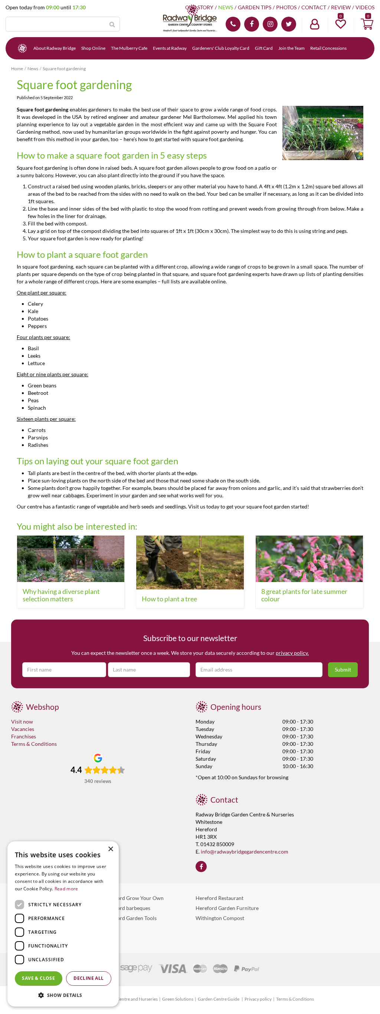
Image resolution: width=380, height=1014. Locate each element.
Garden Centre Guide (219, 999)
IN (270, 24)
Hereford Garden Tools (130, 918)
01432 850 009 (233, 24)
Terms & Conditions (34, 744)
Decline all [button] (88, 978)
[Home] (22, 48)
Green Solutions (177, 999)
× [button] (110, 849)
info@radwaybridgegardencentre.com (244, 851)
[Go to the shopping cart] (367, 24)
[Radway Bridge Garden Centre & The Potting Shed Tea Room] (190, 18)
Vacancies (22, 729)
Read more (66, 888)
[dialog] (63, 924)
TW (288, 24)
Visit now (22, 721)
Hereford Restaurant (219, 898)
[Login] (314, 24)
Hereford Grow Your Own (134, 898)
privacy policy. (292, 653)
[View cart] (367, 24)
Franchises (23, 736)
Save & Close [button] (38, 978)
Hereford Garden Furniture (227, 908)
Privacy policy (258, 999)
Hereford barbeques (127, 908)
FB (251, 24)
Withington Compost (220, 918)
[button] (63, 995)
